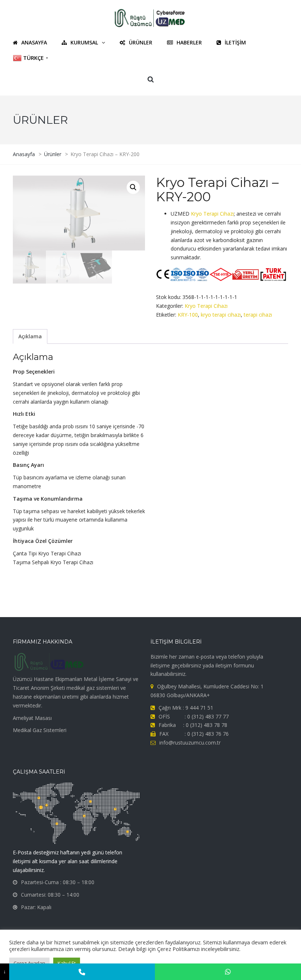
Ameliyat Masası (32, 717)
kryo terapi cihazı (221, 314)
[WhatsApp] (228, 971)
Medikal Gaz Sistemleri (39, 730)
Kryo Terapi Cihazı (212, 213)
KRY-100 (188, 314)
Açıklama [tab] (30, 336)
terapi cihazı (258, 314)
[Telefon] (82, 971)
